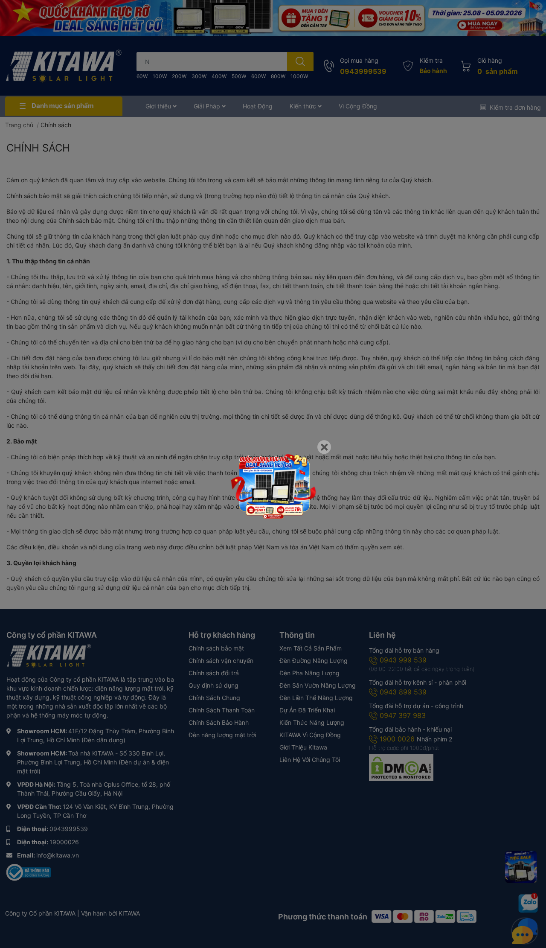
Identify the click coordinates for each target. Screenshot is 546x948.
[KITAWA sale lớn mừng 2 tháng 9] (273, 486)
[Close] (324, 447)
